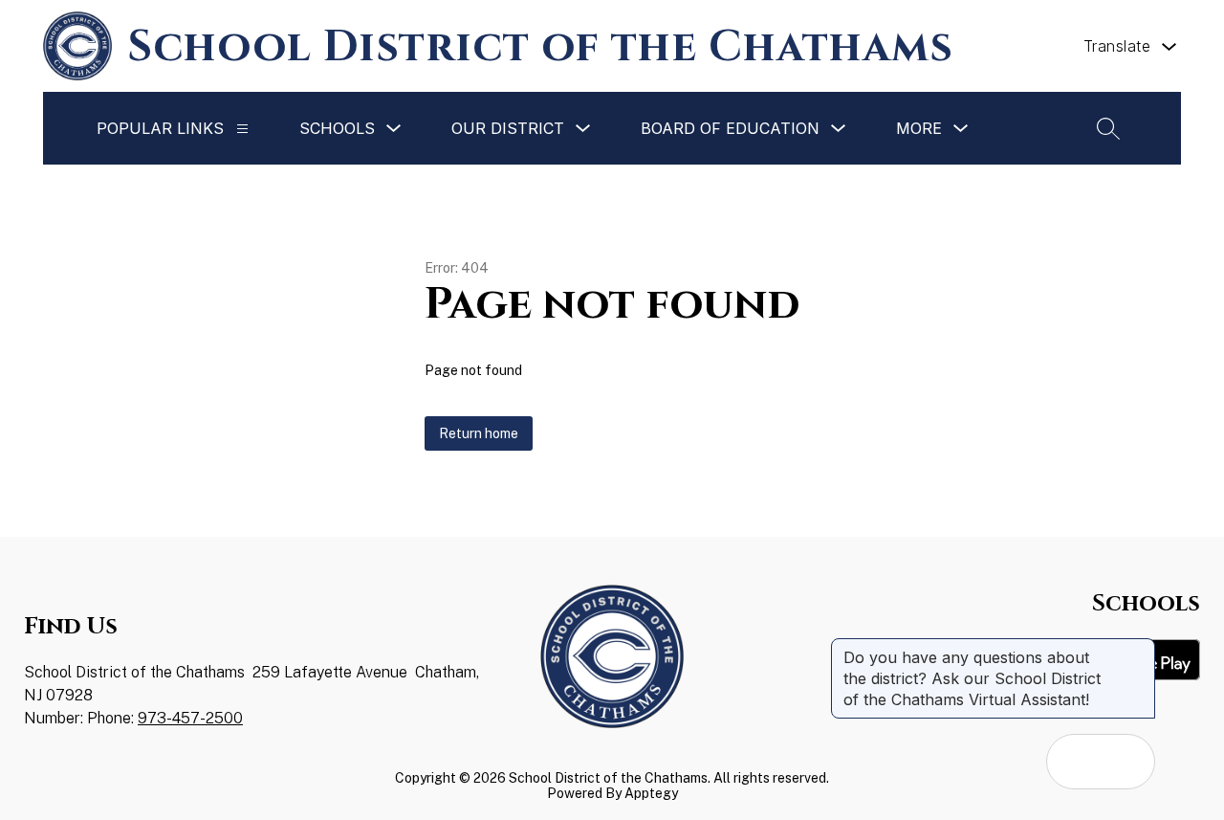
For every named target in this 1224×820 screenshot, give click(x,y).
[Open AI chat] (1127, 762)
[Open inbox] (1074, 762)
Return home (478, 433)
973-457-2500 (190, 718)
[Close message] (1140, 648)
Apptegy (651, 793)
